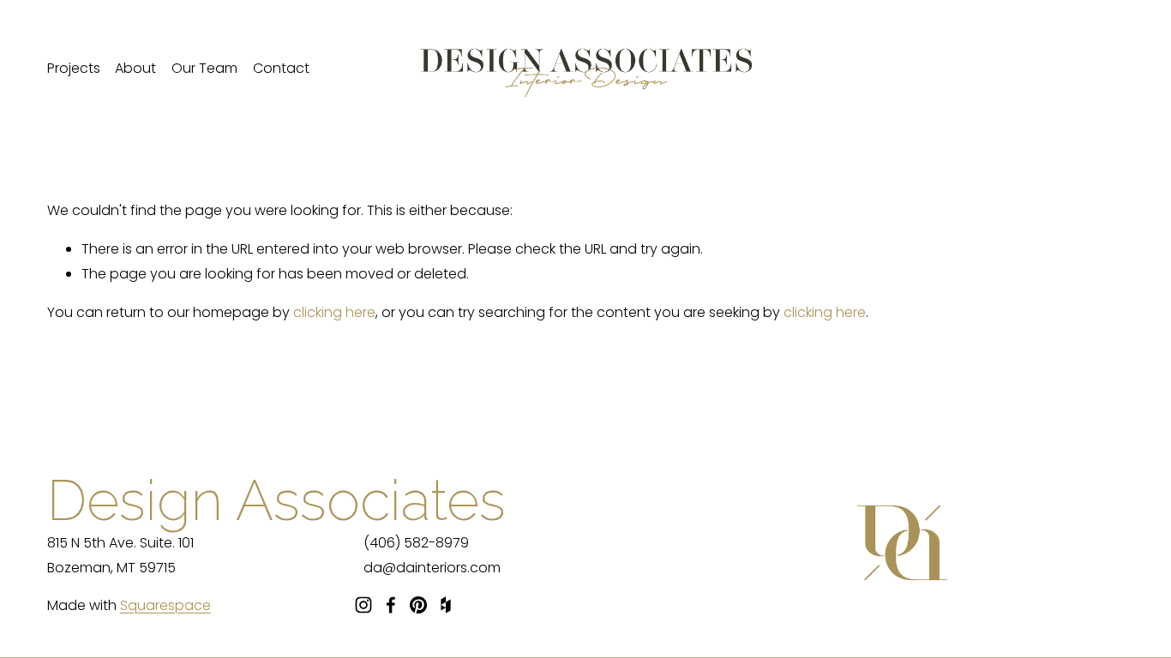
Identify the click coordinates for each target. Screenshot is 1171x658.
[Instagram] (363, 604)
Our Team (204, 68)
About (135, 68)
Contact (281, 68)
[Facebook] (390, 604)
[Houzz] (445, 604)
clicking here (334, 312)
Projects (73, 68)
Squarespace (165, 605)
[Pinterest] (418, 604)
